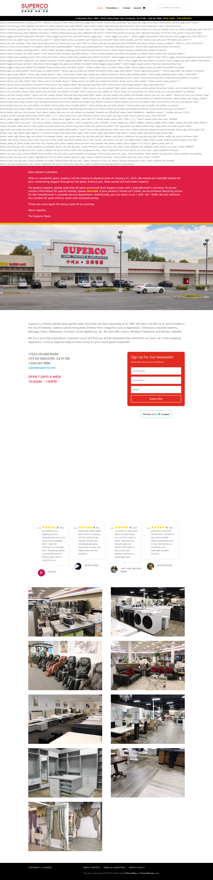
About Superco (91, 867)
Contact (126, 8)
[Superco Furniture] (148, 689)
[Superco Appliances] (65, 635)
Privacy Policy (137, 867)
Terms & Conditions (114, 867)
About (100, 8)
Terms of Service (147, 873)
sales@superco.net (41, 368)
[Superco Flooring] (148, 796)
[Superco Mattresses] (65, 743)
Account (137, 8)
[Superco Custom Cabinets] (65, 796)
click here (92, 191)
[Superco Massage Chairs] (65, 689)
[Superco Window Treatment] (65, 850)
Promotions (111, 8)
